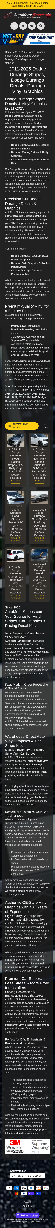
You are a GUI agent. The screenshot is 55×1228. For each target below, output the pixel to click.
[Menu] (14, 26)
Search (27, 1202)
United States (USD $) (26, 1175)
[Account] (23, 26)
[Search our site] (41, 26)
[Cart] (32, 26)
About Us (27, 1206)
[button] (22, 426)
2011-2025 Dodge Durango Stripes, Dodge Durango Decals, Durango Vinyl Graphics (25, 56)
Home (8, 52)
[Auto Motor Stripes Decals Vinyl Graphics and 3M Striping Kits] (27, 15)
